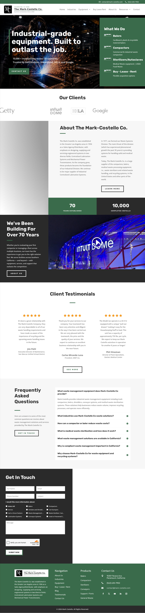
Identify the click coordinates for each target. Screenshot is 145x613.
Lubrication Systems (15, 517)
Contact (136, 9)
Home (62, 9)
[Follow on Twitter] (109, 594)
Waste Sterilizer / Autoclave (56, 513)
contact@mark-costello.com (118, 588)
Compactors (53, 506)
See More (72, 370)
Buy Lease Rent (99, 9)
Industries (71, 9)
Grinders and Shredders (36, 510)
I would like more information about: (20, 502)
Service (10, 510)
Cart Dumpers (53, 510)
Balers (30, 506)
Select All (11, 506)
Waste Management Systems (36, 513)
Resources (123, 9)
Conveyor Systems (34, 517)
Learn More (112, 189)
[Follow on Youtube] (115, 594)
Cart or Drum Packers (15, 513)
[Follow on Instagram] (126, 594)
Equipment (83, 9)
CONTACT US (19, 71)
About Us (113, 9)
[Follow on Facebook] (103, 594)
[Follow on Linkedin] (121, 594)
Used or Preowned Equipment (56, 517)
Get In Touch (26, 433)
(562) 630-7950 (113, 583)
